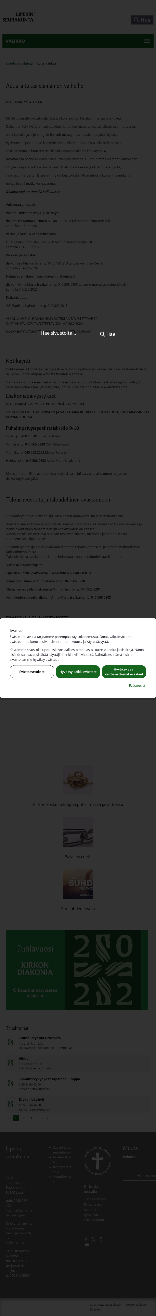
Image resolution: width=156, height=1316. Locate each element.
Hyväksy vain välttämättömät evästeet (124, 671)
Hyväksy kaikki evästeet (78, 672)
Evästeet (137, 685)
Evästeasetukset (31, 672)
